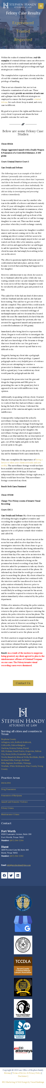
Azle (12, 742)
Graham (8, 751)
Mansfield (12, 757)
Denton (12, 748)
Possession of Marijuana (11, 795)
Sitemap (7, 1073)
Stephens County (8, 739)
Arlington (5, 742)
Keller (14, 754)
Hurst (8, 754)
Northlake (33, 757)
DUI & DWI (6, 783)
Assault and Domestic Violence (14, 802)
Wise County (31, 766)
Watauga (27, 763)
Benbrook (27, 742)
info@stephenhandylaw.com (19, 865)
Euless (19, 748)
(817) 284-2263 (16, 856)
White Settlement (17, 766)
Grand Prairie (19, 751)
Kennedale (21, 754)
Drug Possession (8, 789)
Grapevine (29, 751)
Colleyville (5, 745)
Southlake (18, 763)
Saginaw (9, 763)
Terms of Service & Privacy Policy (26, 1073)
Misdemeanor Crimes (10, 814)
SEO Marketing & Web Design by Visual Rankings (23, 1082)
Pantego (17, 760)
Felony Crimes (7, 808)
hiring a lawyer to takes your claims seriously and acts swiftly (22, 462)
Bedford (18, 742)
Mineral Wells (23, 757)
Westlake (5, 766)
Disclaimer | (23, 1076)
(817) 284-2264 (16, 840)
